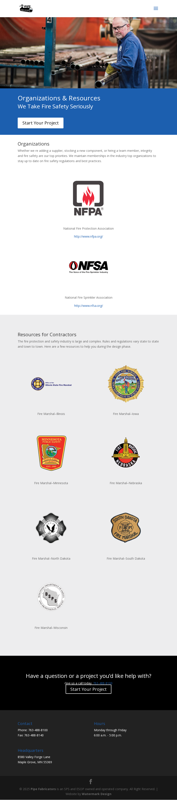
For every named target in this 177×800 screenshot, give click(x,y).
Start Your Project (40, 123)
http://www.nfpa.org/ (88, 236)
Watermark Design (96, 794)
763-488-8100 (102, 683)
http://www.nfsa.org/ (88, 306)
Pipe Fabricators (43, 789)
